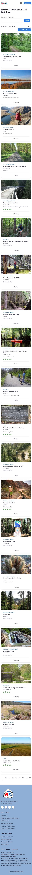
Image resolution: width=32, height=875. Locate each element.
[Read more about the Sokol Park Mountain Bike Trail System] (16, 227)
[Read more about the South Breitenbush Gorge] (16, 300)
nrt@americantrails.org (10, 801)
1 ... (2, 778)
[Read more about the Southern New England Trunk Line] (16, 673)
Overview (4, 816)
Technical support (6, 839)
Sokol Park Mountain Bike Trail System (15, 241)
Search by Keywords (7, 17)
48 (12, 777)
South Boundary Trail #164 (11, 278)
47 (9, 777)
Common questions (7, 837)
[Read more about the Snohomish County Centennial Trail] (16, 152)
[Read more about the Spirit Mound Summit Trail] (16, 746)
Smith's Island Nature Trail (12, 57)
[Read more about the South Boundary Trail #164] (16, 264)
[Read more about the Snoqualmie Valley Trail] (16, 189)
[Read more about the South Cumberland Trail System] (16, 414)
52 (26, 777)
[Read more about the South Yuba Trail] (16, 637)
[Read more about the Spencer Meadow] (16, 710)
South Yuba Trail (8, 651)
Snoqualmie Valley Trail (10, 203)
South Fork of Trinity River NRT (13, 466)
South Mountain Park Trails (12, 578)
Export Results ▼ (24, 30)
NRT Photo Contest (7, 823)
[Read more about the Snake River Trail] (16, 116)
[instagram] (6, 807)
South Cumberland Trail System (13, 428)
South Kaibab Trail (9, 503)
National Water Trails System (10, 818)
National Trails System (8, 826)
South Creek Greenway (10, 391)
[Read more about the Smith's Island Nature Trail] (16, 42)
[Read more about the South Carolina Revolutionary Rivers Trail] (16, 337)
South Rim (6, 614)
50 (19, 777)
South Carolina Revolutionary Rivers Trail (15, 352)
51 (23, 777)
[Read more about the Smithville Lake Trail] (16, 79)
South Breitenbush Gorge (11, 314)
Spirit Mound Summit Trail (11, 761)
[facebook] (2, 807)
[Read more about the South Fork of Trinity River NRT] (16, 452)
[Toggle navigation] (21, 3)
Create (28, 3)
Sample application (7, 842)
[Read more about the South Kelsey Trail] (16, 527)
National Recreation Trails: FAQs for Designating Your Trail (13, 855)
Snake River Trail (8, 130)
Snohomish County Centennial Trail (14, 166)
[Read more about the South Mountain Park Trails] (16, 564)
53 (30, 777)
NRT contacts (5, 844)
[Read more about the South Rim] (16, 600)
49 (16, 777)
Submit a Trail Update (8, 829)
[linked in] (9, 807)
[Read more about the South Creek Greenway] (16, 377)
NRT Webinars (5, 821)
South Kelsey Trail (9, 541)
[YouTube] (13, 807)
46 (6, 777)
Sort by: (5, 26)
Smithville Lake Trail (10, 93)
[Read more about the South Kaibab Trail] (16, 489)
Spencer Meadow (8, 724)
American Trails (18, 871)
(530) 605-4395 (7, 804)
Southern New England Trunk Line (14, 688)
